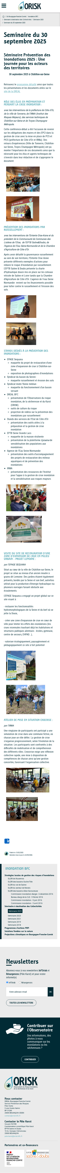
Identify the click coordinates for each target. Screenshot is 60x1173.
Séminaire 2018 (14, 925)
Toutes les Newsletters (21, 1002)
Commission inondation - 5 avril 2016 (26, 903)
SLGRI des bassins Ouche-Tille (20, 881)
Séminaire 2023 (14, 915)
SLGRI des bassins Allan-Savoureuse (23, 891)
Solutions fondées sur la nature (19, 931)
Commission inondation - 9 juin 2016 (26, 900)
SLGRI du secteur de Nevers (19, 888)
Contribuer (30, 1059)
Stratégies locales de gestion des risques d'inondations (29, 875)
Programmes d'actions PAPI (17, 928)
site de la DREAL (12, 91)
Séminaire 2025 (15, 911)
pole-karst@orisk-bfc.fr (13, 1136)
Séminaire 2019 (14, 922)
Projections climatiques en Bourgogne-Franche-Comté (29, 934)
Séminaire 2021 (14, 918)
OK (50, 991)
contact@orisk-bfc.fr (12, 1116)
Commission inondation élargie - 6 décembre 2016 (32, 894)
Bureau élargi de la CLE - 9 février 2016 (27, 897)
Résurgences (26, 982)
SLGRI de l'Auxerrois (16, 878)
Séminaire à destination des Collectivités (17, 19)
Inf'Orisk (12, 982)
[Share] (7, 841)
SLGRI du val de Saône (17, 884)
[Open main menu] (2, 7)
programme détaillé (26, 84)
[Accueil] (29, 6)
